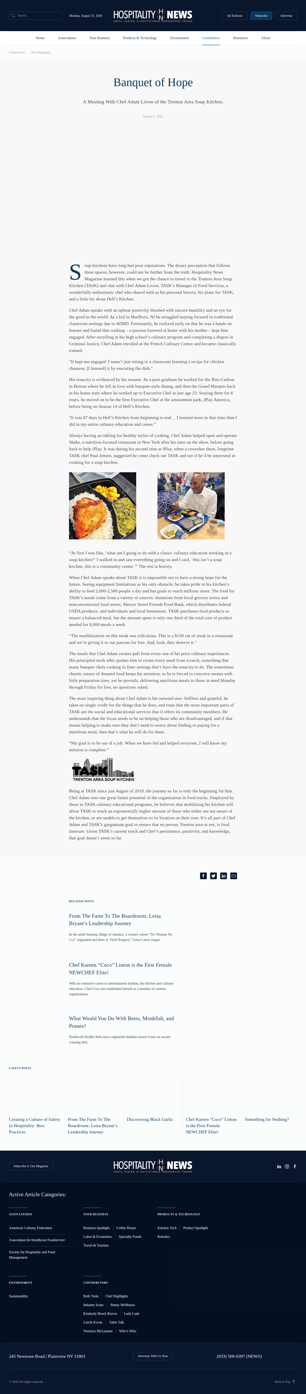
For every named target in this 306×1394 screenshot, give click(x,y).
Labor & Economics (97, 1237)
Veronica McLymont (97, 1331)
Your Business (99, 38)
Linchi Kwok (92, 1322)
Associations (67, 38)
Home (40, 38)
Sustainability (18, 1296)
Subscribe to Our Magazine (31, 1166)
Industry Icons (93, 1305)
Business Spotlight (96, 1228)
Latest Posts (20, 1068)
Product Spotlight (195, 1228)
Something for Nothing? (267, 1119)
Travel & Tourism (95, 1245)
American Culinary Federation (30, 1228)
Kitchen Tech (167, 1228)
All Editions (234, 15)
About (265, 38)
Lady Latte (131, 1313)
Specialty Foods (130, 1237)
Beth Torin (91, 1296)
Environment (179, 38)
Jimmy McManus (122, 1305)
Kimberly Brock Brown (100, 1313)
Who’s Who (127, 1331)
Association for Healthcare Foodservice (37, 1240)
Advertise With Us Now (153, 1356)
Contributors (211, 38)
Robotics (163, 1237)
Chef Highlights (40, 52)
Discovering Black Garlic (150, 1119)
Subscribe (261, 15)
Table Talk (116, 1322)
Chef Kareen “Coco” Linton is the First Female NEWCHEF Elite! (211, 1125)
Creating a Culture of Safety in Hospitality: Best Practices (34, 1125)
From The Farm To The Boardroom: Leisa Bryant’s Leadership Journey (92, 1125)
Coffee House (126, 1228)
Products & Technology (140, 38)
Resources (240, 38)
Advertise (286, 15)
